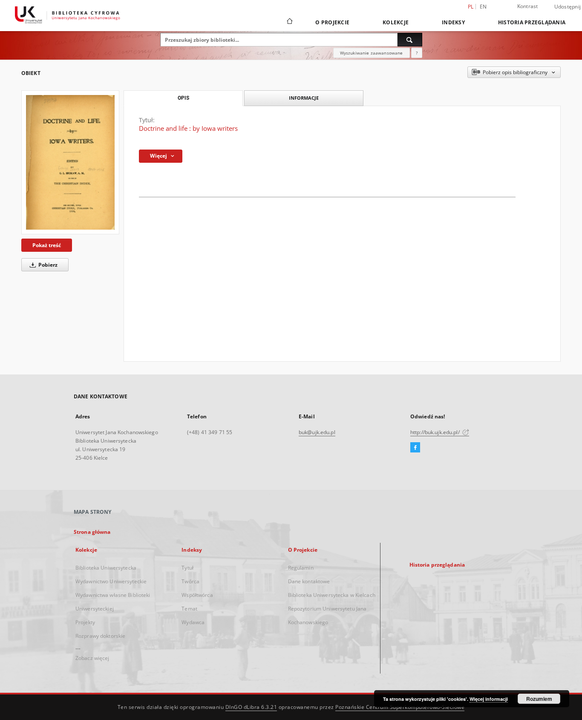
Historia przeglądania (531, 22)
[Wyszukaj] (410, 39)
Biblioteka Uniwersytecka (105, 567)
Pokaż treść (46, 245)
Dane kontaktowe (309, 581)
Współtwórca (197, 595)
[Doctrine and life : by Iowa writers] (70, 162)
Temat (189, 608)
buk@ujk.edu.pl (317, 432)
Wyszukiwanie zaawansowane (371, 53)
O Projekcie (332, 22)
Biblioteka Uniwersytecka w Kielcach (331, 595)
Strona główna (92, 532)
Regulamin (301, 567)
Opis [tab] (183, 98)
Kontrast (527, 6)
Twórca (190, 581)
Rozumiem (539, 699)
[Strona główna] (289, 22)
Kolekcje (396, 22)
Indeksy (453, 22)
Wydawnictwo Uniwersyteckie (111, 581)
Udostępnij (567, 6)
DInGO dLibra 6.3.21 (251, 707)
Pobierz (47, 264)
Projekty (85, 622)
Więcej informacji (489, 699)
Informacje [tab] (304, 98)
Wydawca (193, 622)
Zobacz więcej (92, 658)
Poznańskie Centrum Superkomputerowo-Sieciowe (399, 707)
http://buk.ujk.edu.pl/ (435, 432)
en (483, 6)
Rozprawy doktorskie (100, 635)
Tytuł (187, 567)
